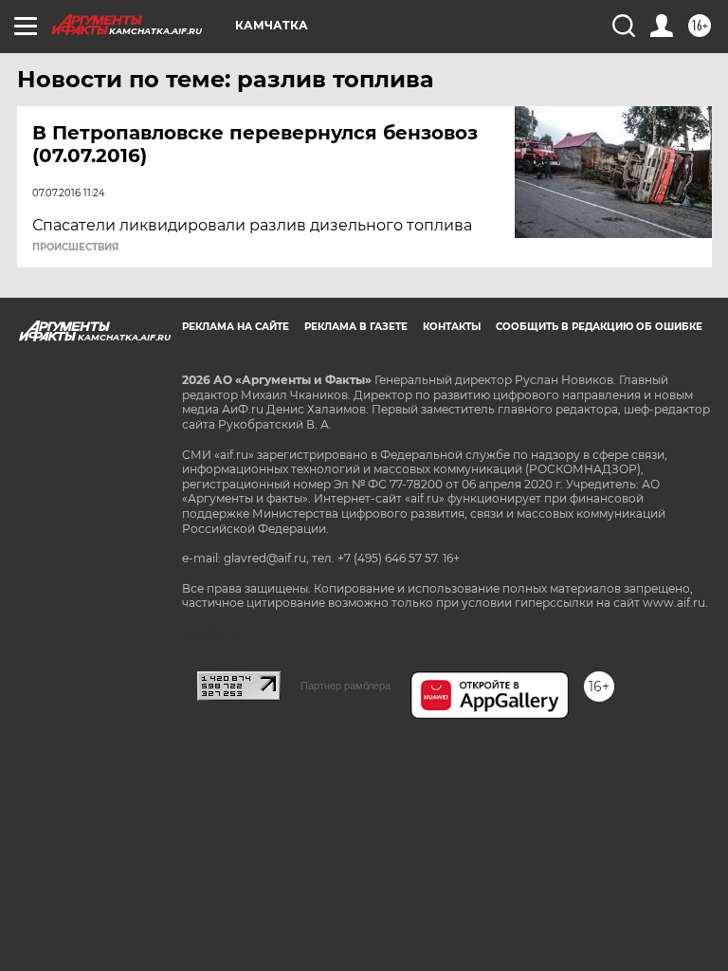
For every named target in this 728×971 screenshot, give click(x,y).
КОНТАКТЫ (452, 327)
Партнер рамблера (345, 685)
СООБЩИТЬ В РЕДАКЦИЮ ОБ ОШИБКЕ (599, 327)
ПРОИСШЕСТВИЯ (75, 247)
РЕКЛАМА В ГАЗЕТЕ (356, 327)
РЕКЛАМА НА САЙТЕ (235, 327)
